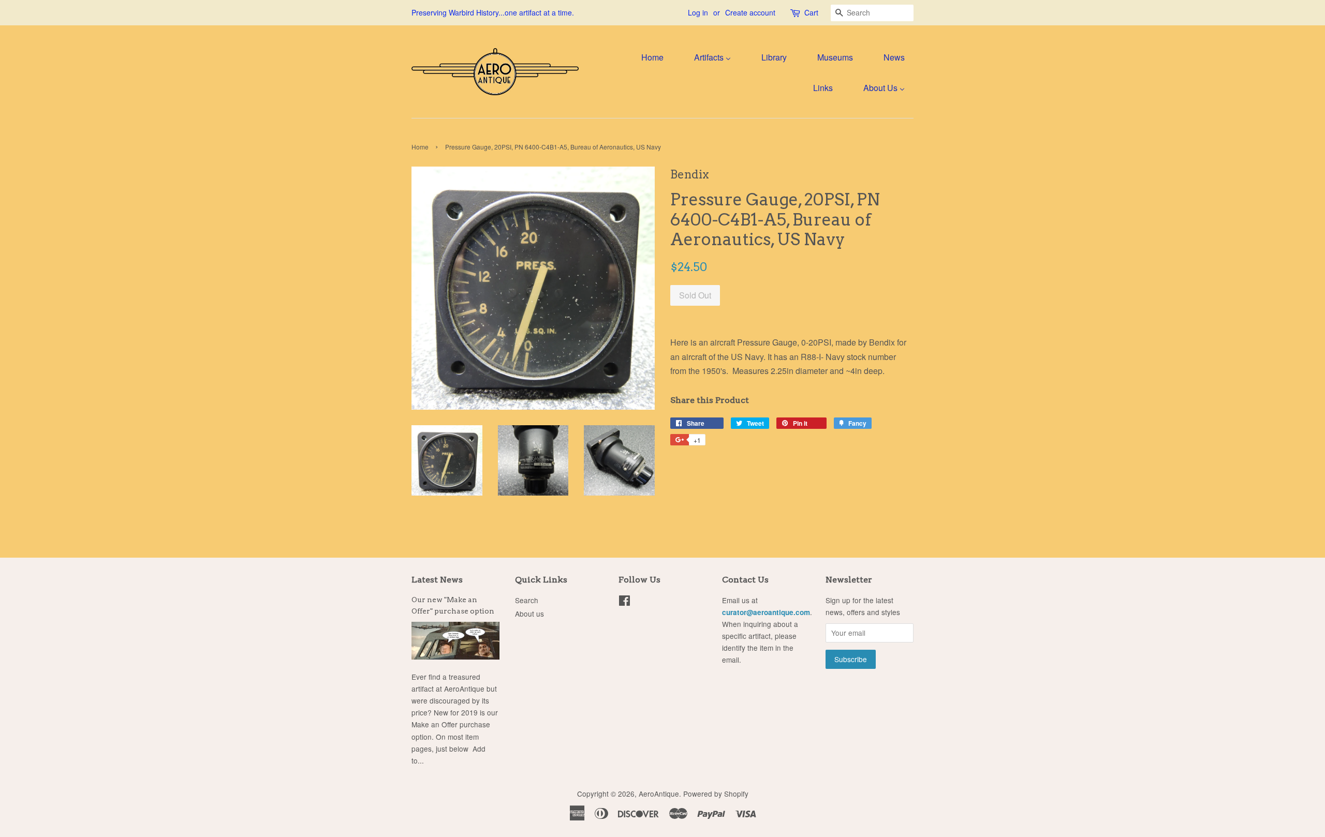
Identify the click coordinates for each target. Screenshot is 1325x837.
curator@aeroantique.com (766, 612)
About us (529, 613)
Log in (698, 12)
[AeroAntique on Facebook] (624, 602)
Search (526, 600)
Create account (750, 12)
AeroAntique (659, 793)
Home (420, 146)
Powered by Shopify (715, 793)
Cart (811, 12)
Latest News (437, 580)
